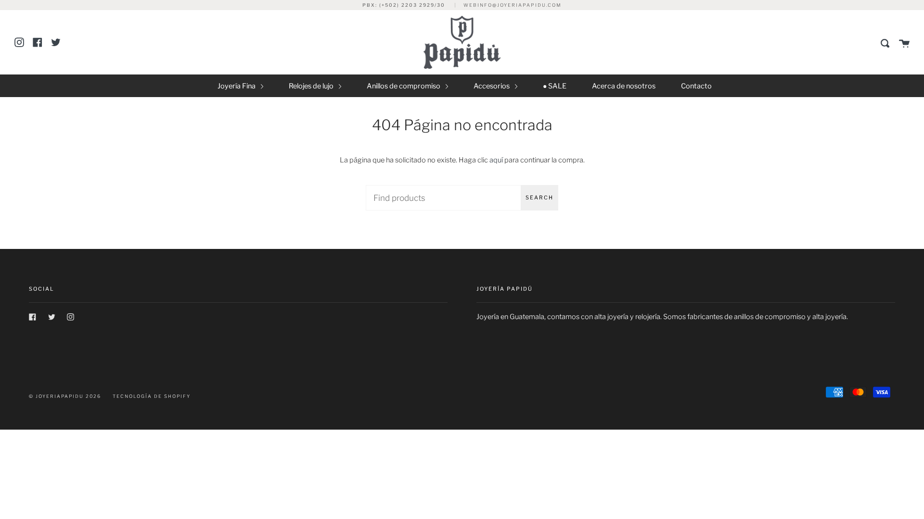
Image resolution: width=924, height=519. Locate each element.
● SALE (554, 86)
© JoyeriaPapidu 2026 (65, 396)
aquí (496, 160)
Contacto (696, 86)
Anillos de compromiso (404, 86)
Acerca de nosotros (623, 86)
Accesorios (492, 86)
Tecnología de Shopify (152, 396)
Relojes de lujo (312, 86)
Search (539, 197)
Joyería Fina (237, 86)
